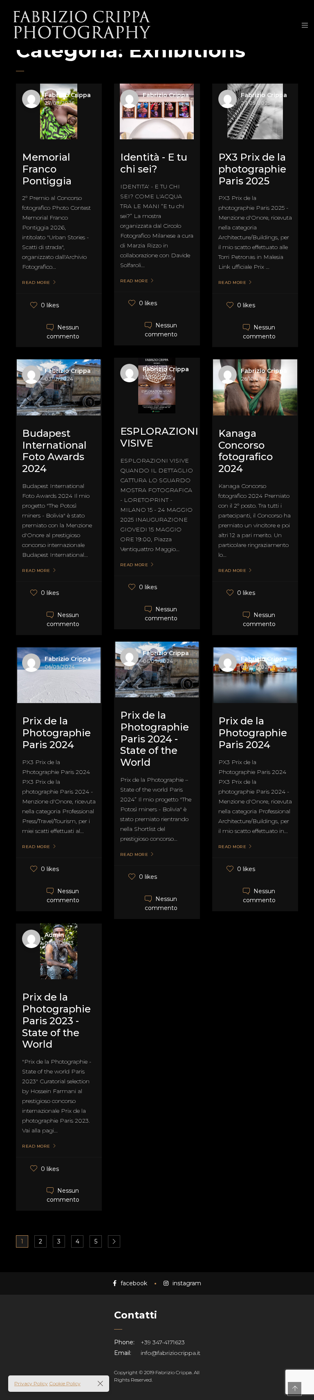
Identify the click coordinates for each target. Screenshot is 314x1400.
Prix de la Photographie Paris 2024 (56, 733)
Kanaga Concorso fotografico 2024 (245, 450)
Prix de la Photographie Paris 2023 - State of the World (56, 1020)
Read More (36, 282)
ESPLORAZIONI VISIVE (159, 437)
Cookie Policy (65, 1383)
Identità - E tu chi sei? (153, 163)
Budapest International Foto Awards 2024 (54, 450)
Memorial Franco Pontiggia (47, 169)
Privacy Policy (31, 1383)
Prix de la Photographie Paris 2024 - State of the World (154, 738)
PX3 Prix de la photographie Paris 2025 (252, 169)
